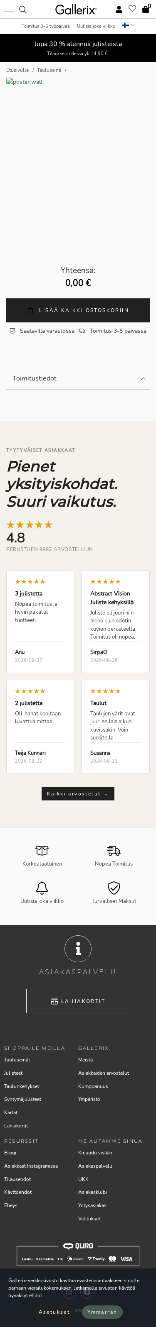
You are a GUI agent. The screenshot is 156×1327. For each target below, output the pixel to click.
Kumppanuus (93, 1086)
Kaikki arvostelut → (78, 793)
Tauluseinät (17, 1059)
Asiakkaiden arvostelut (103, 1073)
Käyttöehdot (18, 1192)
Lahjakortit (83, 1001)
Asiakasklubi (92, 1192)
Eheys (10, 1205)
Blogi (10, 1152)
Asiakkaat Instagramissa (31, 1166)
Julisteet (13, 1073)
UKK (83, 1179)
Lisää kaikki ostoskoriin (83, 310)
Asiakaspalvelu (95, 1166)
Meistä (85, 1059)
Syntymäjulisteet (22, 1099)
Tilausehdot (17, 1179)
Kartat (10, 1112)
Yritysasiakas (92, 1205)
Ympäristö (89, 1099)
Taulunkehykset (21, 1086)
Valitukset (89, 1218)
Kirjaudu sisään (95, 1152)
